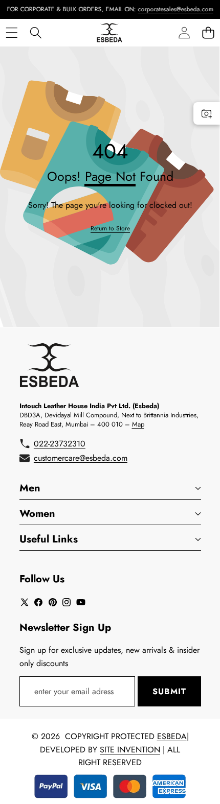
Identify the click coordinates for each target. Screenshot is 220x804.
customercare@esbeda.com (80, 458)
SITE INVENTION (130, 749)
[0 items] (207, 32)
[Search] (35, 32)
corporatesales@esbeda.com (170, 9)
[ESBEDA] (109, 32)
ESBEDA (172, 736)
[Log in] (183, 32)
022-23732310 (59, 444)
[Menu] (11, 32)
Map (138, 424)
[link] (110, 228)
